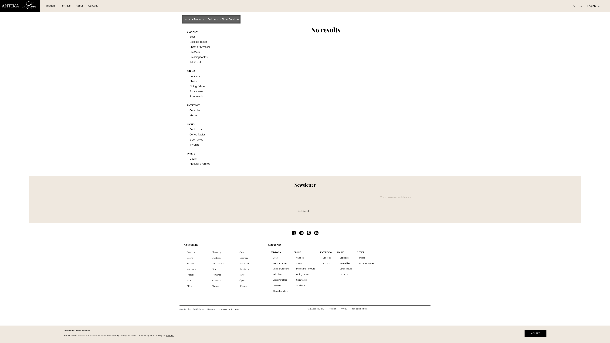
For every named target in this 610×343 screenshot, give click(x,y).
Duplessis (216, 258)
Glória (189, 286)
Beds (275, 258)
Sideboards (301, 285)
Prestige (190, 275)
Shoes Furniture (230, 19)
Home (187, 19)
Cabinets (300, 258)
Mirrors (326, 263)
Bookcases (344, 258)
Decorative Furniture (305, 269)
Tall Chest (277, 274)
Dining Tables (302, 274)
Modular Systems (367, 263)
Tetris (189, 280)
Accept (535, 333)
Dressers (277, 285)
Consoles (327, 258)
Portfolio (66, 5)
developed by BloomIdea (229, 309)
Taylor (242, 275)
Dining (297, 252)
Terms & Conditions (359, 309)
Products (50, 5)
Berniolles (191, 252)
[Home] (20, 6)
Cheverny (216, 252)
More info (170, 335)
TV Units (344, 274)
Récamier (244, 286)
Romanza (216, 275)
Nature (215, 286)
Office (360, 252)
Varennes (216, 280)
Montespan (192, 269)
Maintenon (245, 263)
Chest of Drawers (281, 269)
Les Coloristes (218, 263)
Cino (242, 252)
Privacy (344, 309)
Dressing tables (280, 280)
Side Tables (345, 263)
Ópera (242, 280)
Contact (93, 5)
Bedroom (213, 19)
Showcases (301, 280)
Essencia (244, 258)
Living (340, 252)
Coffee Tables (346, 269)
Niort (214, 269)
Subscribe (305, 210)
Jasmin (190, 263)
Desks (362, 258)
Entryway (326, 252)
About (79, 5)
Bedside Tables (280, 263)
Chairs (299, 263)
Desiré (190, 258)
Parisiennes (245, 269)
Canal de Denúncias (316, 309)
